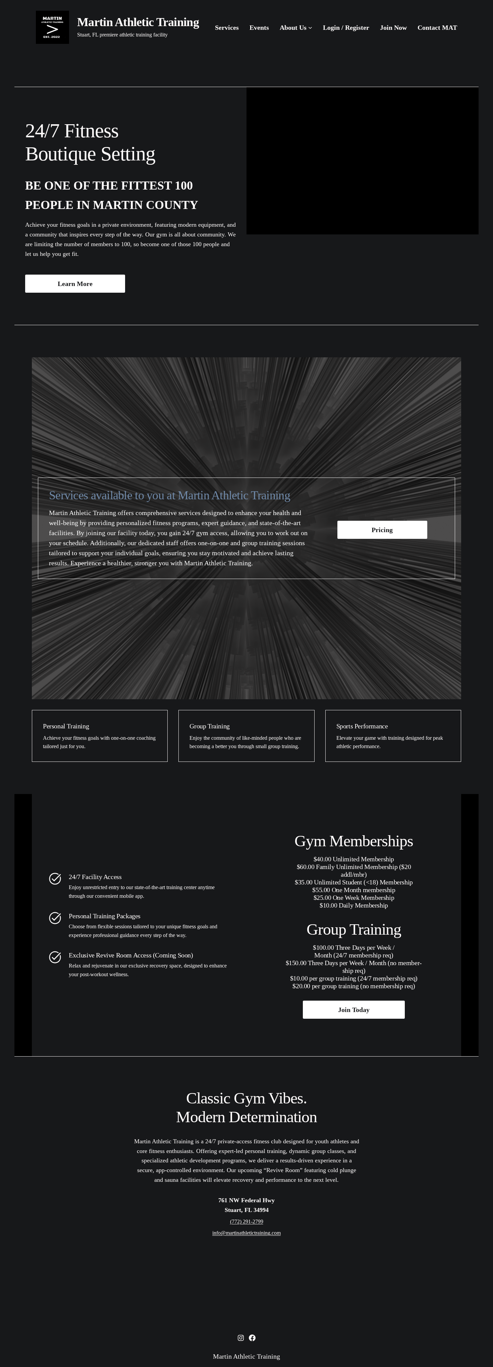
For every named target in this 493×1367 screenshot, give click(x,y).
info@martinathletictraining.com (246, 1233)
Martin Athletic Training (138, 22)
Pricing (382, 529)
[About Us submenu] (310, 27)
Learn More (75, 283)
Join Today (354, 1009)
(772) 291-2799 (246, 1221)
